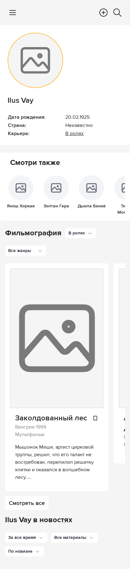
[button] (26, 538)
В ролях (74, 133)
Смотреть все (27, 503)
